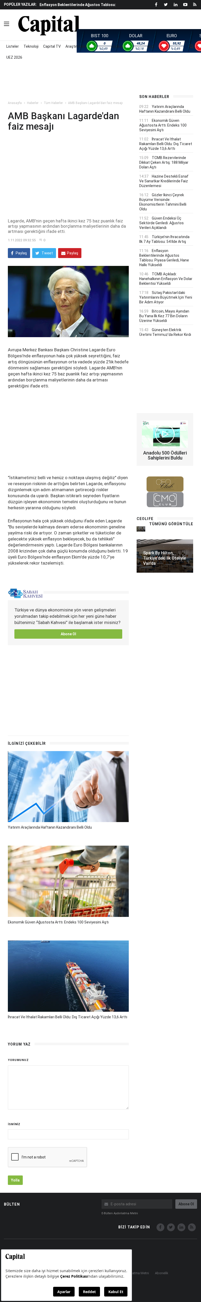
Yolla (15, 1180)
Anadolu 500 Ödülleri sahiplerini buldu (165, 455)
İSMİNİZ (14, 1124)
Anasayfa (15, 103)
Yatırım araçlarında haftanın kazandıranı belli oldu (50, 827)
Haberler (32, 103)
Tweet (47, 253)
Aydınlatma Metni (136, 1273)
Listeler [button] (12, 46)
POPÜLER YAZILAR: (20, 4)
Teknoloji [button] (31, 46)
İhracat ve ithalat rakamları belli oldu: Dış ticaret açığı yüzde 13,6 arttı (67, 1017)
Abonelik (161, 1273)
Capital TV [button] (52, 46)
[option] (84, 7)
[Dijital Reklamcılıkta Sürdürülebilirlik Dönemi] (141, 528)
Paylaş (21, 253)
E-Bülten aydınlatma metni (120, 1213)
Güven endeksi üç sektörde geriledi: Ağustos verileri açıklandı (161, 223)
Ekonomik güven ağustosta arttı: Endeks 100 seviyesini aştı (58, 922)
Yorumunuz (18, 1060)
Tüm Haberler (53, 103)
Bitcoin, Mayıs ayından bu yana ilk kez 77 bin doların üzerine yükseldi (164, 316)
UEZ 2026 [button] (14, 57)
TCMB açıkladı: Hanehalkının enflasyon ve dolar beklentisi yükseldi (165, 279)
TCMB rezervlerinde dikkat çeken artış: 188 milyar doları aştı (163, 162)
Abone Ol (68, 634)
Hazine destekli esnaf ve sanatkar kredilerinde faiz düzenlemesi (163, 181)
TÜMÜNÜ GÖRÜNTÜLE (171, 524)
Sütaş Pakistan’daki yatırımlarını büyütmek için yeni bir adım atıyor (165, 297)
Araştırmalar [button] (76, 46)
